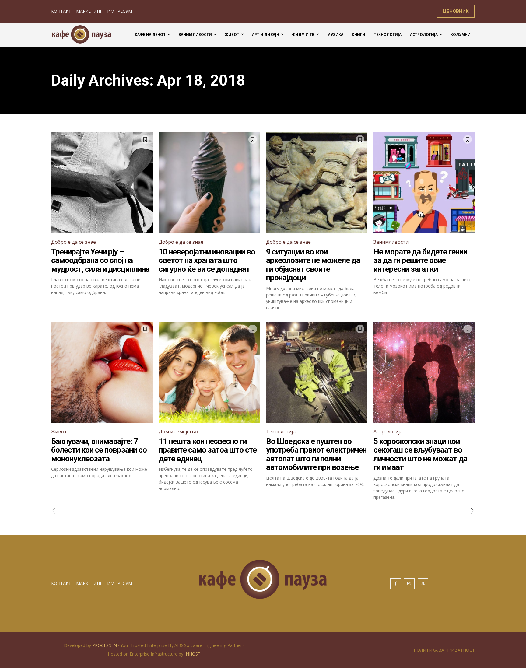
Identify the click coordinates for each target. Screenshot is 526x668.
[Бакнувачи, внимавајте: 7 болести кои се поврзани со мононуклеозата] (102, 372)
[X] (423, 583)
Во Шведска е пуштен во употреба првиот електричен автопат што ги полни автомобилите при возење (316, 454)
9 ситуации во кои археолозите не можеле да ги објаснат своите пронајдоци (313, 264)
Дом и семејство (178, 431)
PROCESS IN (105, 645)
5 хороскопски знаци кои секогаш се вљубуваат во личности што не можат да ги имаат (420, 454)
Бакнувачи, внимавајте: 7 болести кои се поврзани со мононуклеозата (99, 450)
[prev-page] (56, 511)
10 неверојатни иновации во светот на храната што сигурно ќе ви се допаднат (207, 260)
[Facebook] (395, 583)
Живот (59, 431)
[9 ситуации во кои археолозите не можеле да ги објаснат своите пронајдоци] (316, 182)
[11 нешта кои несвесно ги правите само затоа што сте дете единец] (209, 372)
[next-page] (470, 511)
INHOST (192, 654)
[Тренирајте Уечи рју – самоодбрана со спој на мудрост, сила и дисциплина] (102, 182)
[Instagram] (409, 583)
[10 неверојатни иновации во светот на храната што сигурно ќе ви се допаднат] (209, 182)
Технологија (281, 431)
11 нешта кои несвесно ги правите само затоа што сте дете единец (208, 450)
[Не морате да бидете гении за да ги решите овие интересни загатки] (424, 182)
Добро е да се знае (73, 242)
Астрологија (387, 431)
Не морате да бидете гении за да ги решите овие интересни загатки (420, 260)
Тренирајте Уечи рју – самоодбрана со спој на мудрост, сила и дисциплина (100, 260)
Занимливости (391, 242)
